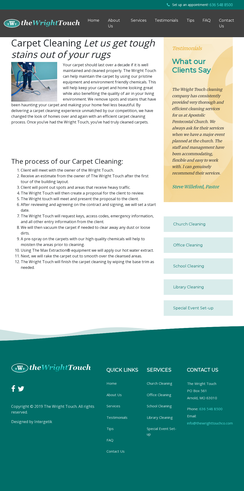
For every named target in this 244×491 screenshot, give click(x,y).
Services (138, 20)
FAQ (207, 20)
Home (93, 20)
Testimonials (166, 20)
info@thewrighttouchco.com (210, 423)
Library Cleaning (188, 287)
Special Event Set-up (193, 308)
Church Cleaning (189, 224)
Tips (190, 20)
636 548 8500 (221, 4)
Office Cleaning (188, 245)
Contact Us (226, 23)
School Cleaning (188, 266)
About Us (114, 23)
